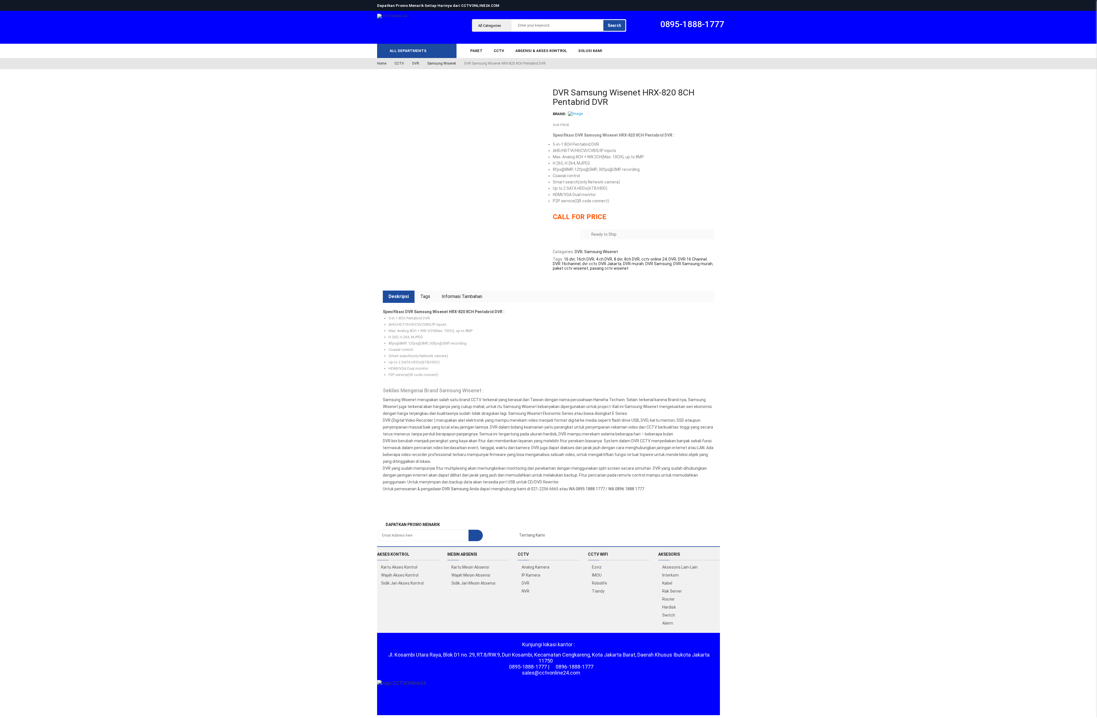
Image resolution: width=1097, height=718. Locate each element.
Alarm (667, 623)
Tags (425, 296)
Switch (668, 615)
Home (381, 63)
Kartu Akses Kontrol (399, 567)
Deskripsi (399, 296)
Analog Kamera (535, 567)
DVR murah (633, 263)
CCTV (399, 63)
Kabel (667, 583)
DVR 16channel (566, 263)
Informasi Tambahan (462, 296)
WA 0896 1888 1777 (626, 489)
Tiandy (598, 591)
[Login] (1083, 659)
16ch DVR (585, 259)
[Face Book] (492, 535)
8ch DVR (632, 259)
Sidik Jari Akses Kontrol (402, 583)
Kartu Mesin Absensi (470, 567)
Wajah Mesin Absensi (470, 575)
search (614, 25)
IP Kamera (531, 575)
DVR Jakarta (609, 263)
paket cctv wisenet (570, 268)
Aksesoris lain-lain (680, 567)
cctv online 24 (654, 259)
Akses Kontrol (393, 554)
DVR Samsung (658, 263)
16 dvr (569, 259)
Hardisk (669, 607)
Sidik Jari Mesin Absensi (473, 583)
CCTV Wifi (598, 554)
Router (668, 599)
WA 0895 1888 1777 (587, 489)
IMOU (597, 575)
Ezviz (597, 567)
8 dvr (618, 259)
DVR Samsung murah (692, 263)
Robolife (599, 583)
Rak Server (672, 591)
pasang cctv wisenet (609, 268)
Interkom (670, 575)
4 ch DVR (604, 259)
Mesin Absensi (462, 554)
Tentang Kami (532, 535)
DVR (415, 63)
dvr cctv (589, 263)
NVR (525, 591)
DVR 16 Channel (692, 259)
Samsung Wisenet (441, 63)
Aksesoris (669, 554)
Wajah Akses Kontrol (400, 575)
